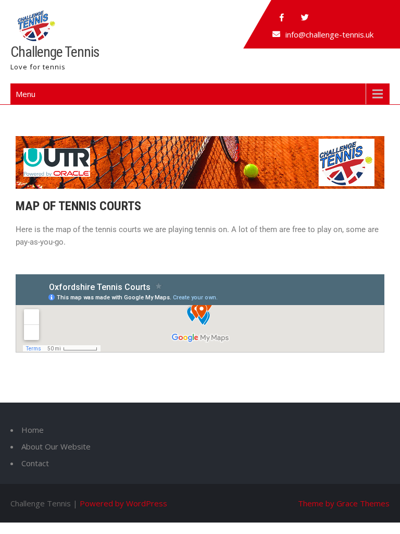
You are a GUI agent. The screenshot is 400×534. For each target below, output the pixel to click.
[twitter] (304, 17)
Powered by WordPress (123, 503)
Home (32, 429)
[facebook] (281, 17)
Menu (25, 94)
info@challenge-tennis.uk (329, 34)
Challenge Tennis (54, 51)
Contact (35, 463)
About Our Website (56, 446)
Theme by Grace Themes (344, 503)
